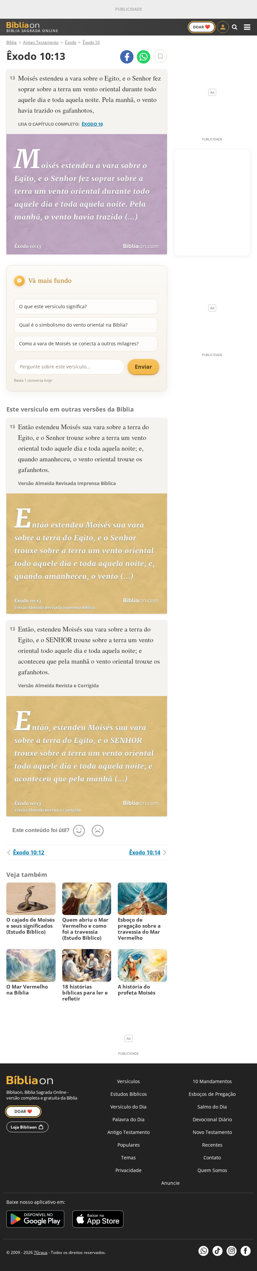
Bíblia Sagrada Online (32, 30)
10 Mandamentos (212, 1081)
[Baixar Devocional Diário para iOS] (97, 1220)
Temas (128, 1157)
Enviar (143, 366)
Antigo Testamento (128, 1132)
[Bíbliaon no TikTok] (217, 1251)
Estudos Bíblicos (128, 1094)
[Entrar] (223, 27)
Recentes (212, 1145)
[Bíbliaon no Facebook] (246, 1251)
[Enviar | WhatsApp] (143, 57)
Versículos (128, 1081)
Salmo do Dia (212, 1107)
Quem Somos (212, 1170)
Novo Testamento (212, 1132)
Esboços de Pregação (212, 1094)
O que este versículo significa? (53, 306)
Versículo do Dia (128, 1107)
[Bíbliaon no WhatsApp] (203, 1251)
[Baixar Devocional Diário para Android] (35, 1220)
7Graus (41, 1252)
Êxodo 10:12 (28, 852)
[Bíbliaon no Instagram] (232, 1251)
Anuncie (170, 1183)
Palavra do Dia (128, 1119)
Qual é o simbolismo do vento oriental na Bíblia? (73, 325)
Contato (212, 1157)
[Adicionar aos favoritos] (160, 56)
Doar (201, 27)
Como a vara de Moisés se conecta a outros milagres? (79, 343)
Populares (128, 1145)
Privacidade (128, 1170)
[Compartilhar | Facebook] (127, 57)
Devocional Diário (212, 1119)
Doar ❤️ (23, 1111)
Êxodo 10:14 (144, 852)
